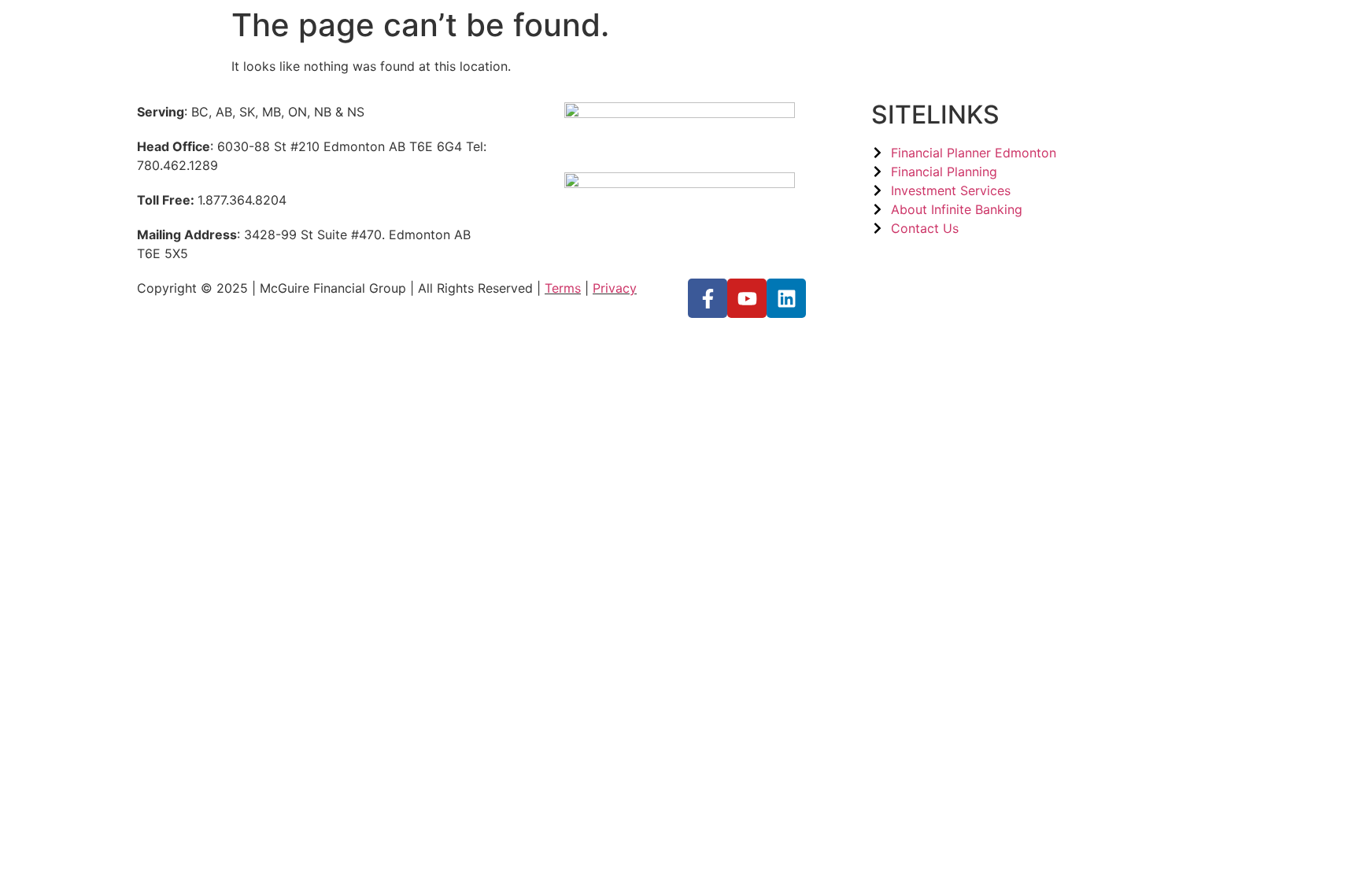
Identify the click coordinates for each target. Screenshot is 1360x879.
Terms (563, 288)
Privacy (615, 288)
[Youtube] (747, 298)
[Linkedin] (786, 298)
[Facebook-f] (707, 298)
